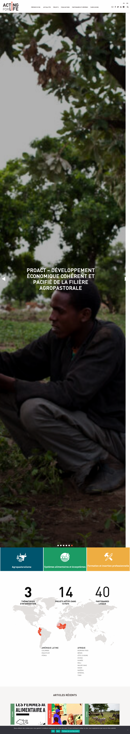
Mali (79, 663)
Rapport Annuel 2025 (65, 279)
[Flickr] (123, 7)
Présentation (35, 7)
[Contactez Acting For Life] (112, 7)
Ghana (80, 658)
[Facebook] (115, 7)
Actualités (47, 7)
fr (120, 3)
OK (53, 731)
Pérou (44, 655)
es (124, 3)
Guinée (80, 660)
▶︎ (127, 279)
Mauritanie (82, 665)
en (127, 3)
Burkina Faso (83, 650)
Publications (65, 7)
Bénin (80, 653)
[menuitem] (36, 7)
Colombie (45, 650)
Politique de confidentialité (70, 731)
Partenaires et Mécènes (80, 7)
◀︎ (4, 279)
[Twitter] (118, 7)
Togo (79, 675)
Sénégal (81, 673)
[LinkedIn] (120, 7)
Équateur (46, 653)
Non (58, 731)
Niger (80, 668)
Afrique (81, 648)
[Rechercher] (127, 7)
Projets (56, 7)
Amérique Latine (50, 648)
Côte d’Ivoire (83, 655)
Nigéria (81, 670)
